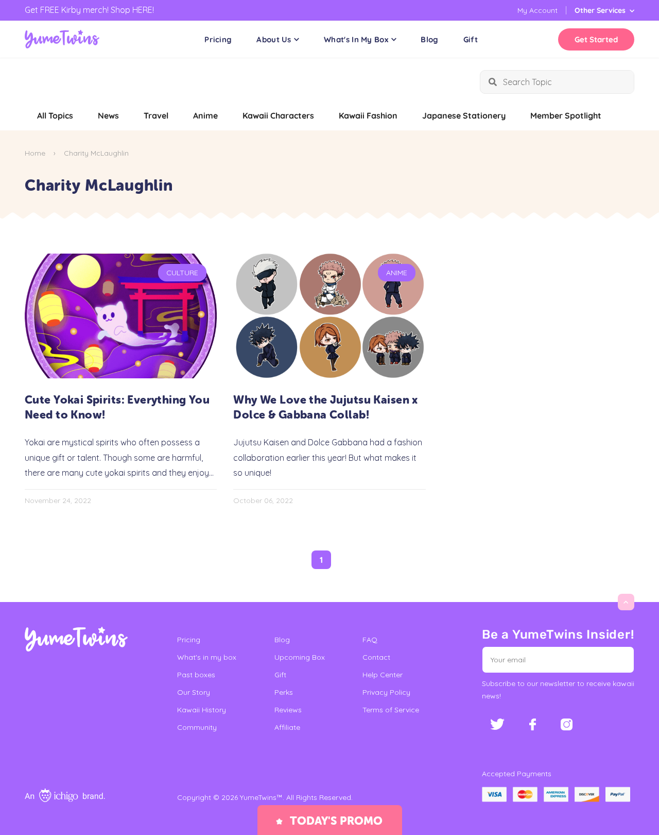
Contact (376, 657)
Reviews (288, 709)
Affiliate (287, 727)
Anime (205, 115)
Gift (470, 39)
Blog (429, 39)
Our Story (193, 692)
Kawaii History (201, 709)
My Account (537, 10)
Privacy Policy (386, 692)
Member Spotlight (565, 115)
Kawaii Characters (278, 115)
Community (197, 727)
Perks (283, 692)
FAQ (369, 639)
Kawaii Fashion (368, 115)
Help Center (382, 674)
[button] (619, 659)
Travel (156, 115)
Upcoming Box (299, 657)
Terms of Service (390, 709)
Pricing (218, 39)
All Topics (55, 115)
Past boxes (196, 674)
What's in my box (206, 657)
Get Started (596, 39)
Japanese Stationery (464, 115)
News (108, 115)
